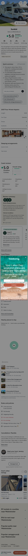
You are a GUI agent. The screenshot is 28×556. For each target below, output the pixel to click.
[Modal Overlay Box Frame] (14, 278)
